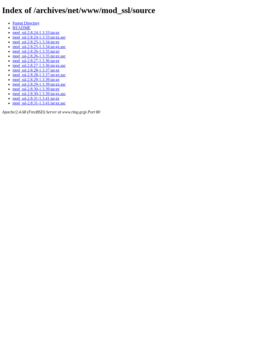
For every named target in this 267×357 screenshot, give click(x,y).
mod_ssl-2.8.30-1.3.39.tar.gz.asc (39, 93)
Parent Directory (26, 23)
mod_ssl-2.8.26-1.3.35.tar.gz (36, 51)
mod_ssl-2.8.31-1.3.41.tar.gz (36, 98)
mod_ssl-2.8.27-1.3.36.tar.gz (36, 61)
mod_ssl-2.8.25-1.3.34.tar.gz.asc (39, 46)
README (22, 28)
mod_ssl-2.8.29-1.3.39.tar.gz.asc (39, 84)
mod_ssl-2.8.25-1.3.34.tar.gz (36, 42)
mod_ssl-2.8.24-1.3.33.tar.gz (36, 32)
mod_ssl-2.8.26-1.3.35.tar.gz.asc (39, 56)
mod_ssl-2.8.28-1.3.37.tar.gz (36, 70)
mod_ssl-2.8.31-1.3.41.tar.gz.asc (39, 103)
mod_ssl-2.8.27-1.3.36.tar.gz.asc (39, 65)
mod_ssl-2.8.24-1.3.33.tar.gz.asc (39, 37)
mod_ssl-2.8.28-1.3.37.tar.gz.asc (39, 75)
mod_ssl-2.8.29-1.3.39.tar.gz (36, 79)
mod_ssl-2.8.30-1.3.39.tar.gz (36, 89)
